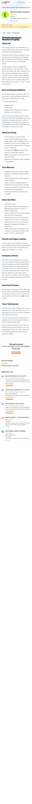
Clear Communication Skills (11, 381)
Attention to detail (17, 395)
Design (23, 27)
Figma (4, 33)
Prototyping (28, 438)
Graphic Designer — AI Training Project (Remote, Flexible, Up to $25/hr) (18, 417)
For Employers (21, 2)
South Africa (25, 18)
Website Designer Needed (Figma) (20, 12)
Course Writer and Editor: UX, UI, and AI (17, 390)
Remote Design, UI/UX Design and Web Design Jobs (15, 7)
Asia (20, 380)
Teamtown (13, 14)
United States (8, 380)
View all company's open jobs (10, 365)
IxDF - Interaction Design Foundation (15, 378)
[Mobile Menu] (29, 2)
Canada (13, 380)
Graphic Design (16, 33)
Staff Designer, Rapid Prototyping (15, 431)
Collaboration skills (22, 438)
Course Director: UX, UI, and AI (14, 403)
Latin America (13, 18)
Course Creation (21, 381)
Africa (28, 380)
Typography (23, 424)
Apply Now (17, 352)
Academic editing (9, 395)
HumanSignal (8, 419)
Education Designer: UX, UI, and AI (15, 376)
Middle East (23, 380)
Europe (19, 18)
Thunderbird (8, 433)
